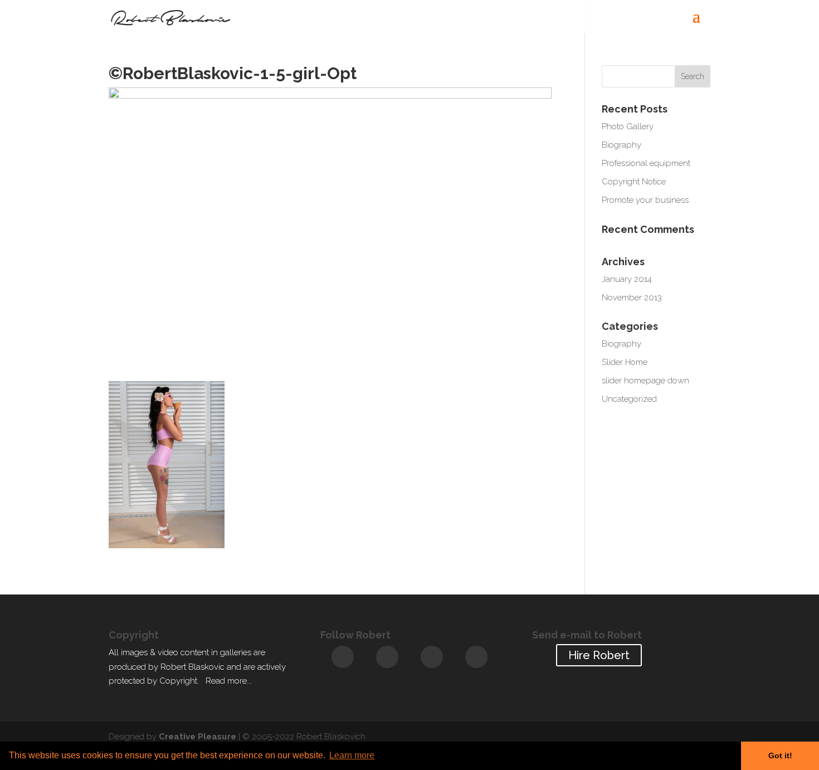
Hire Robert (599, 655)
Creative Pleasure (197, 737)
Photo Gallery (628, 126)
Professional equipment (646, 163)
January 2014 (627, 279)
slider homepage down (645, 381)
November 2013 (632, 298)
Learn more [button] (351, 755)
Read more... (229, 681)
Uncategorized (629, 399)
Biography (621, 145)
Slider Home (624, 362)
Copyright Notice (634, 182)
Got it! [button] (780, 755)
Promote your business (645, 200)
